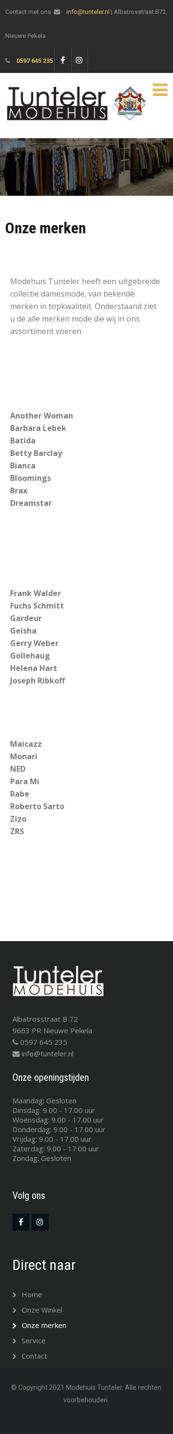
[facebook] (62, 60)
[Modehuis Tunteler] (77, 90)
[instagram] (79, 60)
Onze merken (44, 1325)
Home (32, 1294)
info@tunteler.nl (88, 11)
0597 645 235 (34, 60)
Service (34, 1340)
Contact (34, 1356)
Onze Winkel (42, 1309)
